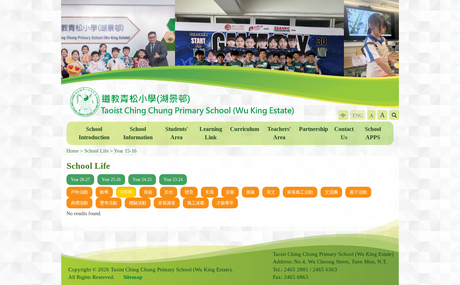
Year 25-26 (111, 179)
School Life (96, 151)
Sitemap (132, 277)
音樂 (230, 192)
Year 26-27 (80, 179)
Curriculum (244, 129)
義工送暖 (195, 202)
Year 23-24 (173, 179)
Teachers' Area (279, 133)
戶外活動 (79, 192)
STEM (126, 192)
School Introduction (94, 133)
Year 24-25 (142, 179)
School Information (138, 133)
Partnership (313, 129)
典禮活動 (79, 202)
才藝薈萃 (225, 202)
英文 (271, 192)
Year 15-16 (125, 151)
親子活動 (358, 192)
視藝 (148, 192)
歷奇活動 (108, 202)
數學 (104, 192)
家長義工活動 (300, 192)
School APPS (373, 133)
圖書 (250, 192)
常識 (209, 192)
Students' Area (176, 133)
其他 (168, 192)
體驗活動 (137, 202)
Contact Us (344, 133)
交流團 (331, 192)
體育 (189, 192)
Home (72, 151)
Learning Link (210, 133)
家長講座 (166, 202)
